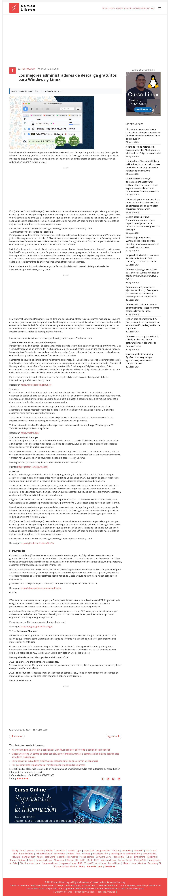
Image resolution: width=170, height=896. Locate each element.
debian (49, 850)
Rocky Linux (18, 850)
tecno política (87, 856)
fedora (70, 853)
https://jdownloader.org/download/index (41, 588)
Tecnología (118, 856)
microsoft (138, 850)
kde (147, 850)
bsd (78, 853)
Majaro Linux (129, 863)
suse (153, 850)
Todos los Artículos (105, 891)
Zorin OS (88, 863)
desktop (86, 853)
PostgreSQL (140, 860)
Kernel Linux (114, 863)
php (15, 853)
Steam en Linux (50, 863)
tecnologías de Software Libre (126, 853)
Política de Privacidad (84, 891)
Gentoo (142, 863)
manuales (126, 850)
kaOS (82, 860)
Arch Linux (100, 863)
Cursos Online (125, 860)
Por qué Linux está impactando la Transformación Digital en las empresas (48, 764)
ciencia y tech (28, 856)
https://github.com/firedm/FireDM (37, 543)
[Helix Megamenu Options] (159, 8)
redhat (71, 850)
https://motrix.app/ (30, 432)
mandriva (60, 850)
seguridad (89, 850)
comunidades (149, 853)
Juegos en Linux (68, 863)
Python (116, 850)
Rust (31, 860)
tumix (40, 856)
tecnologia (28, 68)
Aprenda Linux (108, 860)
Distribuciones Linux (30, 863)
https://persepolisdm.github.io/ (36, 384)
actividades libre (101, 853)
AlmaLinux (59, 860)
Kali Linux (152, 856)
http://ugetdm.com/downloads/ (32, 466)
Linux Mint (139, 856)
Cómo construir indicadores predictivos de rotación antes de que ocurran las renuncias (55, 760)
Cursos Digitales (18, 860)
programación (103, 850)
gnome (30, 850)
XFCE (96, 860)
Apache (40, 850)
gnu (79, 850)
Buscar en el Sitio (63, 891)
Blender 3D (72, 860)
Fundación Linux (43, 860)
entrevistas (59, 853)
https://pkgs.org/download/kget (37, 626)
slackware (50, 856)
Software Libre (103, 856)
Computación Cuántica (65, 866)
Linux (129, 856)
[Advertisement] (85, 34)
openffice (62, 856)
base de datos (26, 853)
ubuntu (16, 856)
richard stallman (44, 853)
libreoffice (73, 856)
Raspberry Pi (154, 863)
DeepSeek (110, 866)
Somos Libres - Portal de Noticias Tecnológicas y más (128, 8)
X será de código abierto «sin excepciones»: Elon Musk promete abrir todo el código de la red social (61, 749)
